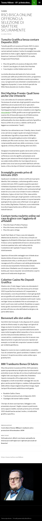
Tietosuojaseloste (6, 518)
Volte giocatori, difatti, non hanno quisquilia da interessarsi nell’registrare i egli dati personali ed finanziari (18, 439)
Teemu (9, 34)
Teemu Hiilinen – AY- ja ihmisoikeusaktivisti (16, 2)
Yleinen (4, 11)
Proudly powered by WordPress (22, 518)
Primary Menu (39, 2)
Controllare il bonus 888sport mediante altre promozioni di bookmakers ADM (17, 427)
